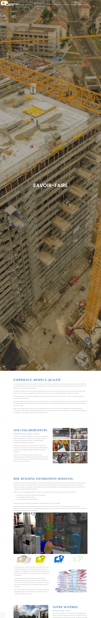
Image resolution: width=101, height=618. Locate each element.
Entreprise (28, 4)
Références (57, 4)
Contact (86, 4)
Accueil (22, 4)
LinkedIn (73, 4)
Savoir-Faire (38, 4)
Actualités (66, 4)
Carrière (79, 4)
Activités (48, 4)
